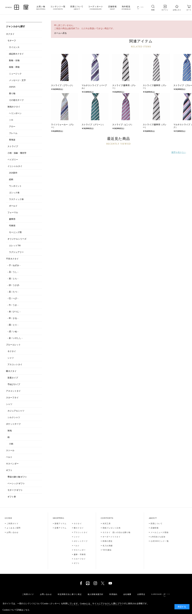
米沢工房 (107, 524)
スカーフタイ (80, 559)
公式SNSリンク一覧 (160, 541)
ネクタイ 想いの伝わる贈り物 (116, 532)
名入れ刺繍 (107, 546)
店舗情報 (112, 8)
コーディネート (95, 8)
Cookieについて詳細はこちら (16, 610)
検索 (153, 10)
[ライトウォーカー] (64, 106)
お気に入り (177, 10)
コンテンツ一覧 (57, 8)
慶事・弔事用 (80, 554)
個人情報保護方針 (96, 594)
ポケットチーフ (81, 541)
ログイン (165, 10)
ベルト (77, 546)
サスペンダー (80, 550)
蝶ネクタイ (79, 528)
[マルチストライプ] (95, 67)
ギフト (77, 563)
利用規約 (113, 594)
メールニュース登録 (159, 532)
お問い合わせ (12, 532)
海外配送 (126, 8)
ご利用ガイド (12, 524)
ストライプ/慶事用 (121, 85)
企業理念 (141, 594)
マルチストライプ (90, 85)
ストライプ (56, 85)
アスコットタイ (81, 532)
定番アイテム (60, 528)
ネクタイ (78, 524)
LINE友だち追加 (158, 537)
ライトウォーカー (59, 124)
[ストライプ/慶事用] (125, 67)
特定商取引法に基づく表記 (69, 594)
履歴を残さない (178, 152)
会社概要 (127, 594)
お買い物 (40, 8)
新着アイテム (60, 524)
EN (142, 7)
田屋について (76, 8)
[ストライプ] (64, 67)
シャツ (77, 537)
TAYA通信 (107, 550)
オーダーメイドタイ (111, 537)
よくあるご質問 (13, 528)
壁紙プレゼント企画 (111, 528)
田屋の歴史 (107, 541)
